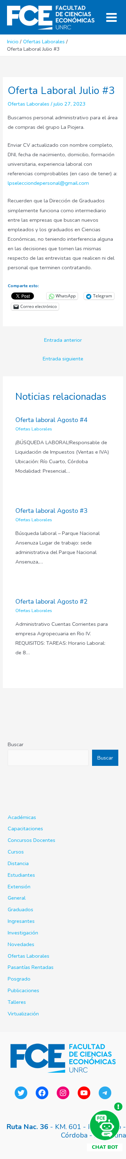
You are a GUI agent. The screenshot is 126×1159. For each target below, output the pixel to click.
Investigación (23, 932)
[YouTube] (84, 1092)
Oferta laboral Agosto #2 (51, 601)
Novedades (21, 944)
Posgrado (19, 978)
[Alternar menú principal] (111, 17)
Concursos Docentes (31, 840)
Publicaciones (23, 990)
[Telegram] (105, 1092)
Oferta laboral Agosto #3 (51, 510)
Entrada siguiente (63, 358)
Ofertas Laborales (28, 103)
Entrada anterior (63, 340)
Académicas (22, 817)
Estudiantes (21, 874)
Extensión (19, 886)
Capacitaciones (25, 828)
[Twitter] (21, 1092)
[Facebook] (42, 1092)
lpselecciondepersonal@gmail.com (48, 183)
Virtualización (23, 1013)
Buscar (15, 744)
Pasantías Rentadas (31, 967)
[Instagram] (63, 1092)
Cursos (16, 851)
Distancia (18, 863)
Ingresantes (21, 921)
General (17, 897)
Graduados (20, 909)
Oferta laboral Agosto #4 (51, 420)
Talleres (17, 1002)
